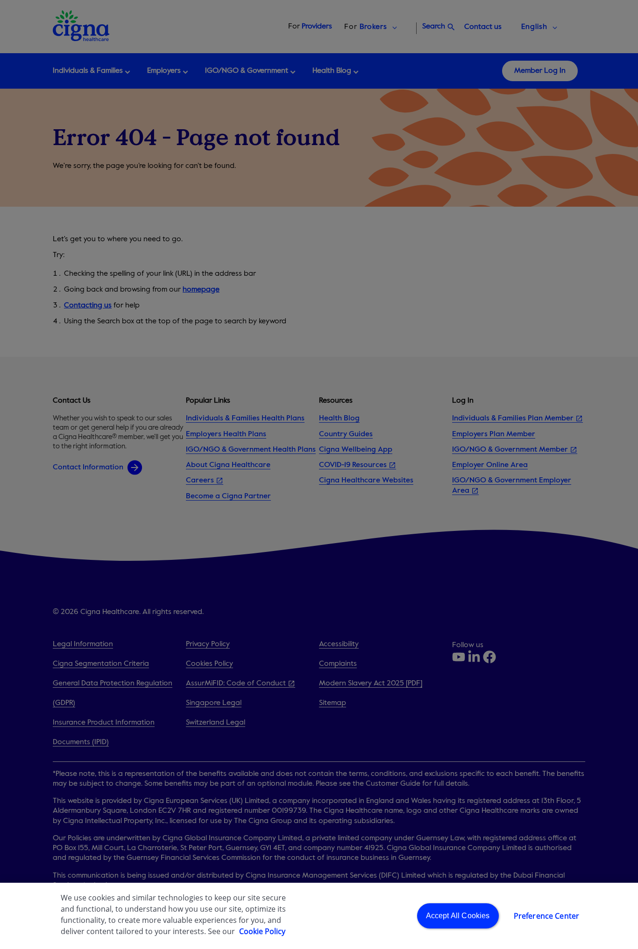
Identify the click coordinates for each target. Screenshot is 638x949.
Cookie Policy (262, 931)
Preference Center (547, 916)
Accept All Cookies (458, 916)
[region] (319, 916)
